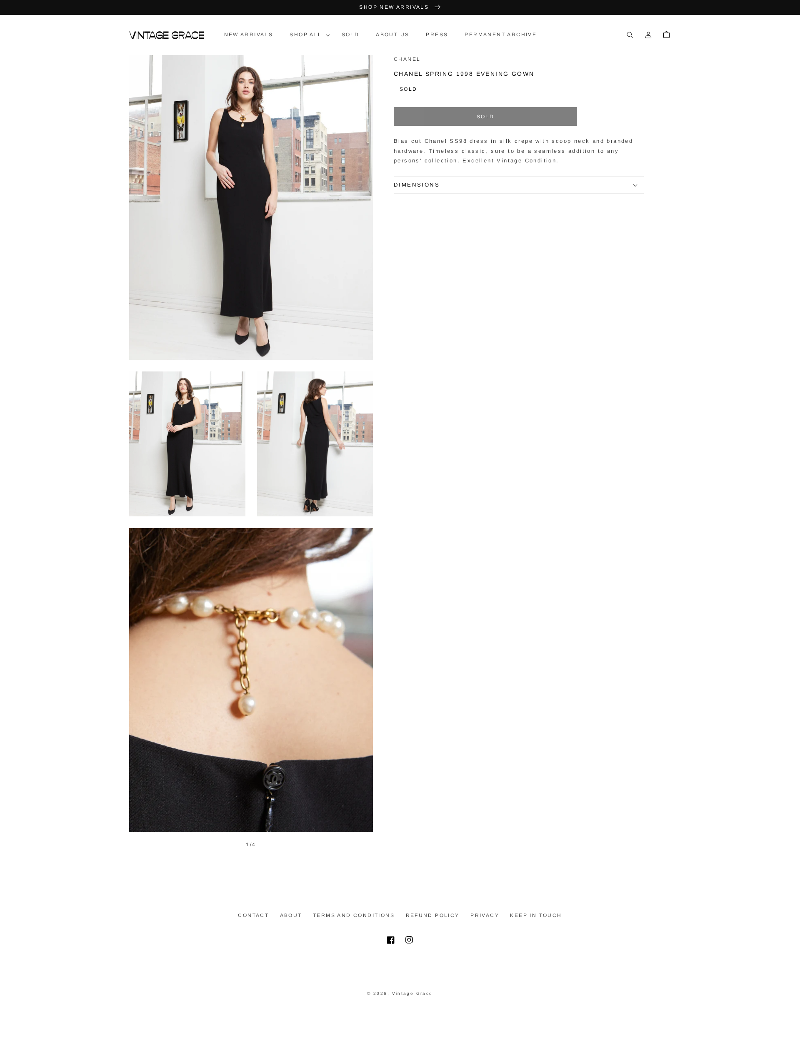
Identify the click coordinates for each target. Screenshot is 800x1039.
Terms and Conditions (354, 915)
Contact (253, 915)
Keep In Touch (536, 915)
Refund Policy (433, 915)
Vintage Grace (412, 993)
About (291, 915)
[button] (307, 35)
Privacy (484, 915)
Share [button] (413, 205)
